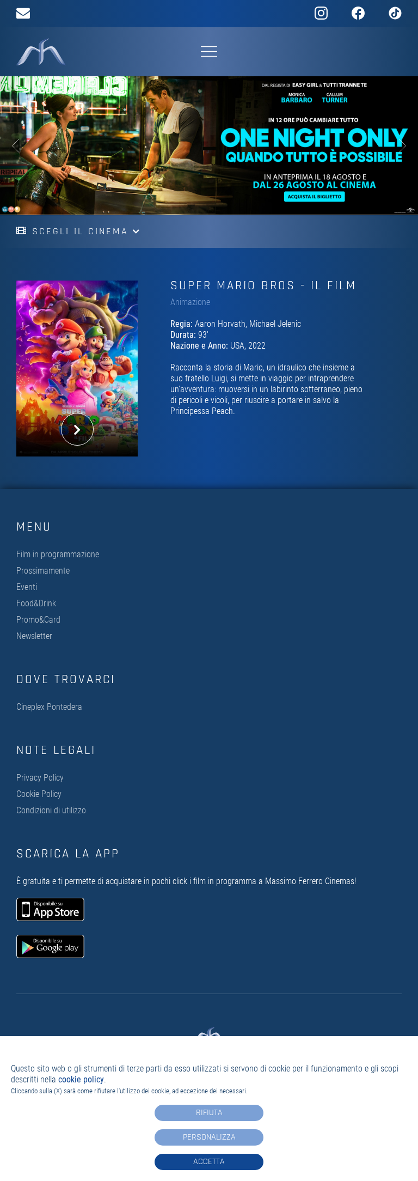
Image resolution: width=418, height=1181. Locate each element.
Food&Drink (36, 603)
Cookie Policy (39, 794)
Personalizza (209, 1137)
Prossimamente (43, 570)
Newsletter (34, 636)
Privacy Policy (40, 777)
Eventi (26, 587)
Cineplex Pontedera (49, 707)
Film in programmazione (57, 554)
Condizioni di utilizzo (51, 810)
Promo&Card (38, 619)
